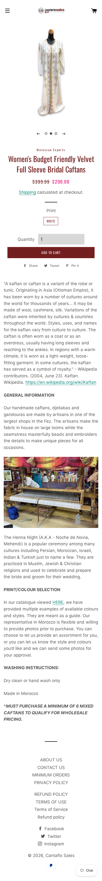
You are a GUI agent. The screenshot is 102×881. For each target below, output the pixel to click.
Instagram (53, 843)
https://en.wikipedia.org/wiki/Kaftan (61, 382)
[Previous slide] (38, 133)
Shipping (27, 192)
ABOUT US (51, 759)
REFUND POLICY (51, 794)
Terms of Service (51, 809)
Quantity (26, 239)
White (51, 221)
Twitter (53, 836)
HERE (57, 602)
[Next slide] (63, 133)
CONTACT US (51, 767)
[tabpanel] (51, 71)
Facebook (53, 828)
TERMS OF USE (51, 801)
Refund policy (51, 817)
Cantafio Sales (60, 855)
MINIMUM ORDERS (51, 774)
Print (51, 210)
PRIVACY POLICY (51, 782)
